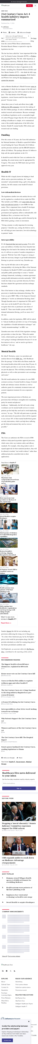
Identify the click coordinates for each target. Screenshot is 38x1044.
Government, (21, 762)
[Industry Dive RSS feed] (14, 971)
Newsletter (4, 990)
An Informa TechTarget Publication (19, 1)
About (3, 982)
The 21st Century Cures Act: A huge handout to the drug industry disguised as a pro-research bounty (18, 692)
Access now (7, 1040)
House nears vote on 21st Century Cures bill (18, 674)
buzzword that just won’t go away (16, 244)
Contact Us (4, 987)
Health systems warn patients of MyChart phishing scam (19, 889)
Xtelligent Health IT (21, 1006)
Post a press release (14, 956)
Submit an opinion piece (22, 987)
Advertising (18, 982)
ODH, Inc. (19, 359)
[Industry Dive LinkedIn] (3, 971)
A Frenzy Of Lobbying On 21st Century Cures (18, 702)
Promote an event (21, 990)
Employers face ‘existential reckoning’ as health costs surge (19, 896)
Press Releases (6, 998)
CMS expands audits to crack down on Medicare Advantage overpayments (18, 860)
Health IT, (12, 762)
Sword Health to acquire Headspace (20, 902)
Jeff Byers (6, 26)
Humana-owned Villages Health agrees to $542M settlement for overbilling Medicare (18, 880)
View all (4, 956)
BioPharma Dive (20, 998)
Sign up (29, 5)
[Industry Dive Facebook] (6, 971)
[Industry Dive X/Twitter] (10, 971)
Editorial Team (5, 984)
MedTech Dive (20, 1001)
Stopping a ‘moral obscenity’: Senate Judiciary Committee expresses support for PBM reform (19, 826)
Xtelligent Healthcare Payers (24, 1004)
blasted (9, 631)
